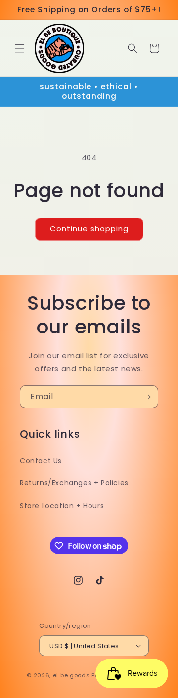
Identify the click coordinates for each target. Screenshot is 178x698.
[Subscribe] (147, 396)
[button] (20, 48)
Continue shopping (89, 228)
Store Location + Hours (62, 506)
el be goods (71, 675)
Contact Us (41, 461)
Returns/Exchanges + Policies (74, 483)
